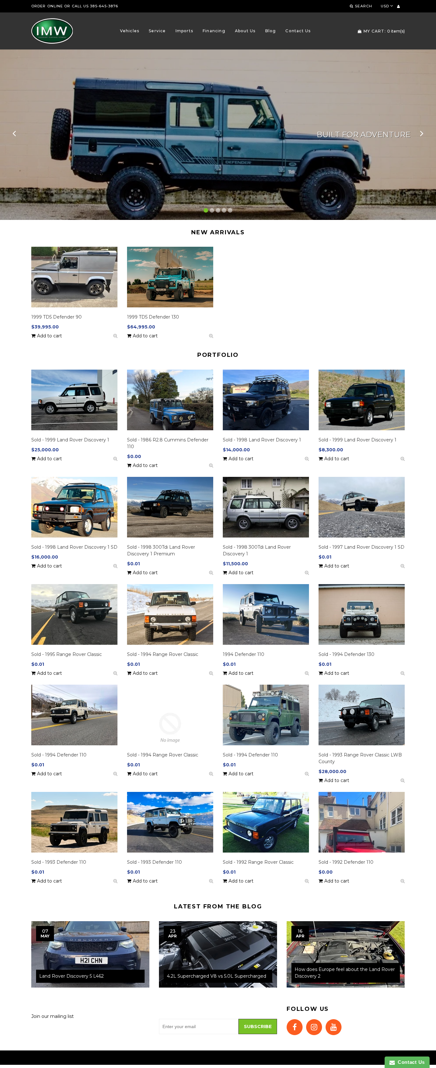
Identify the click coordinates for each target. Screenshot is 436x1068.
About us (245, 30)
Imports (184, 30)
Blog (270, 30)
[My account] (398, 6)
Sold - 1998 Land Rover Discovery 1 (262, 440)
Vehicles (129, 30)
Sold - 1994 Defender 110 (58, 755)
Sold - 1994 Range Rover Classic (162, 654)
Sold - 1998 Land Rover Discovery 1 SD (74, 547)
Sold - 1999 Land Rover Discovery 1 (70, 440)
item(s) (384, 31)
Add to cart (49, 335)
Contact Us (298, 30)
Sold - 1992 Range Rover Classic (258, 862)
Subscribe (258, 1026)
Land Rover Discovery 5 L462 (71, 976)
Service (157, 30)
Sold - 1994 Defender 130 (346, 654)
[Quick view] (115, 336)
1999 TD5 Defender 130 (153, 317)
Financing (214, 30)
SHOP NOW (46, 143)
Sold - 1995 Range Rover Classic (66, 654)
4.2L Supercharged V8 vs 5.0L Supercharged (216, 976)
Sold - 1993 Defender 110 (58, 862)
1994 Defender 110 (243, 654)
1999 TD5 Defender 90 (56, 317)
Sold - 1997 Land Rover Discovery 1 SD (361, 547)
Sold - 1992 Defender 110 (346, 862)
